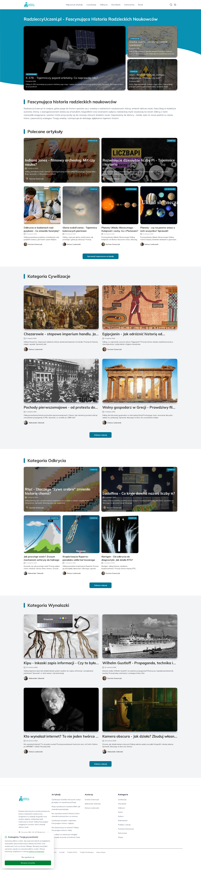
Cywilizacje (91, 4)
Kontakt (61, 852)
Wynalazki (116, 4)
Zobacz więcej (100, 435)
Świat (140, 4)
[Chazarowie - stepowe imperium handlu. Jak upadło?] (61, 307)
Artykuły (56, 794)
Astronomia (129, 4)
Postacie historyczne (126, 829)
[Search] (171, 4)
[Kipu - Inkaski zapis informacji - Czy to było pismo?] (61, 636)
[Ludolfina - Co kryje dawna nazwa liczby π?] (139, 489)
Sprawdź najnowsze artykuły (100, 256)
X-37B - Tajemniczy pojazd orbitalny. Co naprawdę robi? (62, 78)
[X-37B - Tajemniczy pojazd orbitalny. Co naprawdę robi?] (75, 58)
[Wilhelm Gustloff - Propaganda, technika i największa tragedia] (139, 636)
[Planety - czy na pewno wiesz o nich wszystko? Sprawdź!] (158, 205)
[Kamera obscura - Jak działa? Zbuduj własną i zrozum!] (139, 709)
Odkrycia (103, 4)
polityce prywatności (36, 851)
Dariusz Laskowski (114, 179)
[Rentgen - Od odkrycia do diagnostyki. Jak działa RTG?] (119, 534)
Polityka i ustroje (124, 825)
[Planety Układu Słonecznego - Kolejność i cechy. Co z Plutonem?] (119, 205)
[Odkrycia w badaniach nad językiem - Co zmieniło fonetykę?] (42, 205)
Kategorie (123, 794)
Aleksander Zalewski (36, 423)
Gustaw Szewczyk (36, 179)
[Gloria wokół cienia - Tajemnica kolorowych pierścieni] (81, 205)
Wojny (120, 837)
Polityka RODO (72, 852)
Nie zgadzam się (28, 857)
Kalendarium (122, 820)
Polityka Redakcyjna (87, 852)
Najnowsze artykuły (74, 4)
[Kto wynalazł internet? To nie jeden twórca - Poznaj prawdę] (61, 709)
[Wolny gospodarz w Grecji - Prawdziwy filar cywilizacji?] (139, 380)
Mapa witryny (100, 852)
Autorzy (89, 794)
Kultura (120, 816)
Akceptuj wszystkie (28, 863)
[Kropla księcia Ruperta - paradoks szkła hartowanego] (81, 534)
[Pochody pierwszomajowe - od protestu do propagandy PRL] (61, 380)
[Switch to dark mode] (175, 5)
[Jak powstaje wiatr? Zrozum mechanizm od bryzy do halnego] (42, 534)
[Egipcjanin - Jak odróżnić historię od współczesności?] (139, 307)
